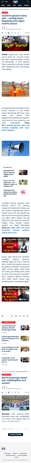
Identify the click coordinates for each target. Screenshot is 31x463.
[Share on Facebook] (5, 33)
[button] (3, 2)
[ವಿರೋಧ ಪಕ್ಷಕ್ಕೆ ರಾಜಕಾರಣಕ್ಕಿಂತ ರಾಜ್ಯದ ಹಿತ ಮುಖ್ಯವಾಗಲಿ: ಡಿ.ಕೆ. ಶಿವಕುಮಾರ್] (25, 338)
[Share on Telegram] (15, 33)
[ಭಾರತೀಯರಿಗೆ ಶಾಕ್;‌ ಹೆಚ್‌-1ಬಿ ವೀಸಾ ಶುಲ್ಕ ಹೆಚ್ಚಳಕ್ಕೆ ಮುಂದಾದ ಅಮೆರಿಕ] (23, 172)
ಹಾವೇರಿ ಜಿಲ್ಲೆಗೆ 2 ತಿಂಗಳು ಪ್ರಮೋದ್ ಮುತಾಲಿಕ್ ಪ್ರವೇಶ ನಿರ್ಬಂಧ (10, 360)
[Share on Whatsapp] (11, 33)
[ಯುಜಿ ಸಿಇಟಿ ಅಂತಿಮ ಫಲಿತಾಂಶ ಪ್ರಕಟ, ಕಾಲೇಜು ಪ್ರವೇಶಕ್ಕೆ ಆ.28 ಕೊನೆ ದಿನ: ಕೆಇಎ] (23, 192)
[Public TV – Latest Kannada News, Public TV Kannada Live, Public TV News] (3, 448)
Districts (6, 9)
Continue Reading (15, 434)
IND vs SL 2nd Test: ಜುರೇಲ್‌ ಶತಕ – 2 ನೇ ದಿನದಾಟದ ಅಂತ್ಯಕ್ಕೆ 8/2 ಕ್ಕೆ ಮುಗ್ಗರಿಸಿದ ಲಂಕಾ (10, 183)
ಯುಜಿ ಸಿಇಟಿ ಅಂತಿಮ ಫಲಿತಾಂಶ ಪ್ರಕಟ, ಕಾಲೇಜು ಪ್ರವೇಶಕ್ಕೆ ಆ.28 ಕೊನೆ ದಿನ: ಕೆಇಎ (10, 193)
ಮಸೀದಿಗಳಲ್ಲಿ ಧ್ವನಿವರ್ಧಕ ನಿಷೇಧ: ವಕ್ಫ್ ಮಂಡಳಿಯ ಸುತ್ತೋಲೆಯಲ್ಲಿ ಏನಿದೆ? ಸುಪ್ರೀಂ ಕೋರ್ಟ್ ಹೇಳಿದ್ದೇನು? (15, 128)
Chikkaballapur (12, 371)
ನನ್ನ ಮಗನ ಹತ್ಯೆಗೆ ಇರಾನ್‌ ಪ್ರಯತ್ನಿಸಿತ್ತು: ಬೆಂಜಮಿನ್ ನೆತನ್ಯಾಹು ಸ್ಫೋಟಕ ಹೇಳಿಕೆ (9, 328)
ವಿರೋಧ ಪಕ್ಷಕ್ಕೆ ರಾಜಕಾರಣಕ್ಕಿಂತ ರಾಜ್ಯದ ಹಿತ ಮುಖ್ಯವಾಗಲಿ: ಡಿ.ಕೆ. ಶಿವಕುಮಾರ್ (10, 339)
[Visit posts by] (3, 28)
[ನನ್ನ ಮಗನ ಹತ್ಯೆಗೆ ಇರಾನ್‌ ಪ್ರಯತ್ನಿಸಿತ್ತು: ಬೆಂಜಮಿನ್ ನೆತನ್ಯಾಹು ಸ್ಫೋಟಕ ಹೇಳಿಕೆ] (25, 327)
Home (3, 9)
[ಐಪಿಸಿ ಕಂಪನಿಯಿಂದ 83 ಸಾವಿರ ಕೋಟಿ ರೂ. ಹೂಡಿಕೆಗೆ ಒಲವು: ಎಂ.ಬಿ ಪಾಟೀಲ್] (25, 349)
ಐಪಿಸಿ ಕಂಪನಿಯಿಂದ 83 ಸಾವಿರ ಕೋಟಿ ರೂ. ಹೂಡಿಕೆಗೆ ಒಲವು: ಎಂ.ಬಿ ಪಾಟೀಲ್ (10, 349)
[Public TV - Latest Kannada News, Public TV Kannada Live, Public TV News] (15, 1)
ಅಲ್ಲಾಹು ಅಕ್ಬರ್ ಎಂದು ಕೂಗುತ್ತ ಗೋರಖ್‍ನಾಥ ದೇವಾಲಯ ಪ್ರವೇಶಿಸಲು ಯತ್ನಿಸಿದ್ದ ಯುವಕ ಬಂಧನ (15, 230)
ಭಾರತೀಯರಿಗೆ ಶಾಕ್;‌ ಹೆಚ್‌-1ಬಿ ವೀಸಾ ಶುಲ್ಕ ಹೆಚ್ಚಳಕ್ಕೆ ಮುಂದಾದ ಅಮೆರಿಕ (9, 174)
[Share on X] (8, 33)
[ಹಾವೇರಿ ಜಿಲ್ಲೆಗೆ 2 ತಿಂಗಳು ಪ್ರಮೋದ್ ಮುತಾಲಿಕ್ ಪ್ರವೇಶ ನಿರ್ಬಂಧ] (25, 359)
